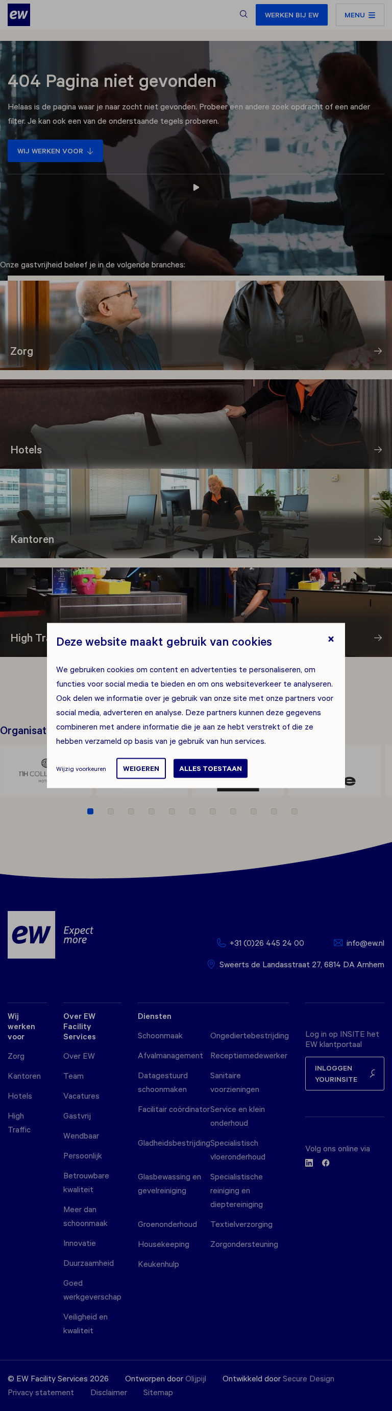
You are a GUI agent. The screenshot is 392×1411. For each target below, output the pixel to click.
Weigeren (141, 768)
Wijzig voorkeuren (81, 768)
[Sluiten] (331, 640)
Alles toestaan (210, 768)
